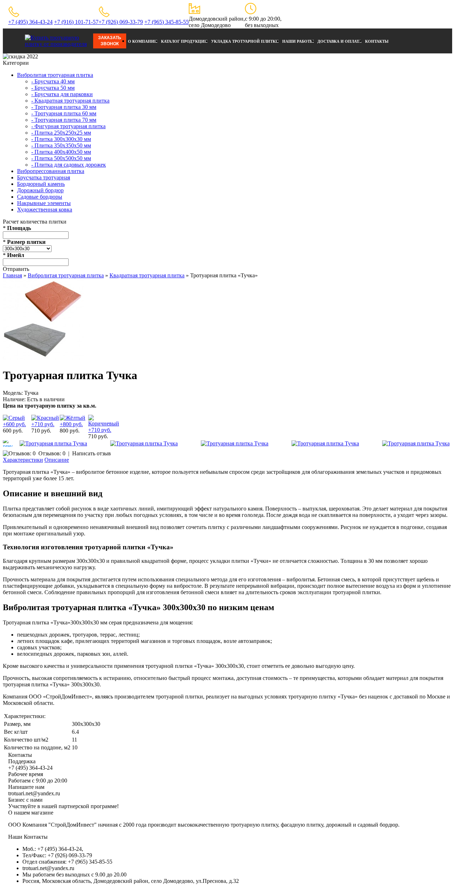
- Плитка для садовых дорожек (68, 165)
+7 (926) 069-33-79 (120, 22)
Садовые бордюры (39, 197)
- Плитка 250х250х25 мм (61, 133)
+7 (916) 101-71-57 (76, 22)
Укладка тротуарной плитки (245, 41)
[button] (7, 443)
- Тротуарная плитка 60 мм (63, 113)
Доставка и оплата (339, 41)
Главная (12, 275)
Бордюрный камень (41, 184)
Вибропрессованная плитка (50, 171)
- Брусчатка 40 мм (53, 81)
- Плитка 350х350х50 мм (61, 145)
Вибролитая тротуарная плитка (55, 75)
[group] (53, 443)
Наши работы (298, 41)
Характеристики (23, 460)
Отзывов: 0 (51, 453)
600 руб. (13, 431)
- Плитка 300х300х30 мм (61, 139)
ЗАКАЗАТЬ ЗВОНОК (109, 40)
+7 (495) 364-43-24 (30, 22)
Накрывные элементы (44, 203)
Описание (56, 460)
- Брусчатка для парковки (62, 94)
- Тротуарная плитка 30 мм (63, 107)
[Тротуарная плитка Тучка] (43, 358)
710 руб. (41, 431)
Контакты (377, 41)
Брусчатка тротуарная (43, 177)
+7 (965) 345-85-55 (166, 22)
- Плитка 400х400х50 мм (61, 152)
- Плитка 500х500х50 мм (61, 158)
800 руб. (70, 431)
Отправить (16, 269)
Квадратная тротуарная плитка (146, 275)
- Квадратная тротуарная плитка (70, 101)
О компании (142, 41)
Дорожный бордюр (40, 190)
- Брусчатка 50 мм (53, 88)
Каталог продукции (184, 41)
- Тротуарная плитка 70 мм (63, 120)
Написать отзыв (91, 453)
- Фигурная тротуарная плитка (68, 126)
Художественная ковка (44, 209)
